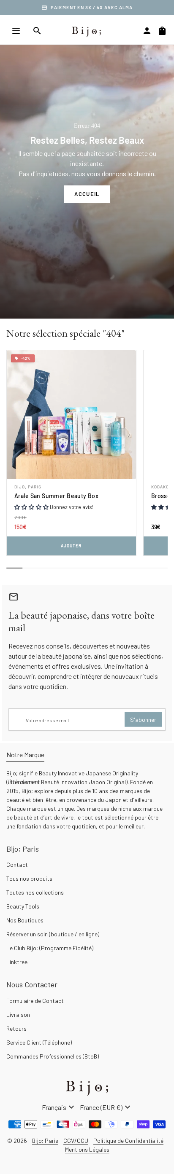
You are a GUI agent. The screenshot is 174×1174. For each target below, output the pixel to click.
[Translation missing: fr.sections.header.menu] (16, 30)
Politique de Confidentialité (128, 1140)
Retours (16, 1028)
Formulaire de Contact (35, 1000)
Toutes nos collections (35, 892)
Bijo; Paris (27, 486)
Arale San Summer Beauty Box (56, 495)
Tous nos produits (29, 878)
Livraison (18, 1014)
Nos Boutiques (25, 920)
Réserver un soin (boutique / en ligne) (52, 934)
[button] (32, 507)
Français (59, 1107)
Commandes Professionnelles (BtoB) (52, 1056)
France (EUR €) (106, 1107)
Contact (17, 864)
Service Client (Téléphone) (39, 1042)
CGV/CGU (75, 1140)
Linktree (16, 961)
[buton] (59, 1107)
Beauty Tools (22, 906)
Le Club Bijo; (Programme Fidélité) (49, 948)
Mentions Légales (87, 1149)
